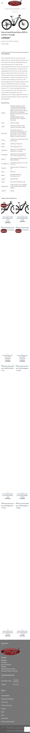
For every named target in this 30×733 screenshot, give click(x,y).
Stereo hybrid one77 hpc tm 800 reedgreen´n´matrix (22, 495)
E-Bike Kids (4, 718)
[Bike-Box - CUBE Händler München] (15, 3)
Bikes (7, 727)
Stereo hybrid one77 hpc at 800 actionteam (8, 357)
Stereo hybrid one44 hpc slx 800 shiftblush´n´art (7, 495)
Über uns (12, 727)
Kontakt (18, 727)
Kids (2, 715)
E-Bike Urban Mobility (7, 721)
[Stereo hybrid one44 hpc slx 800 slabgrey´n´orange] (22, 565)
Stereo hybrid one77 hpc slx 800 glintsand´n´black (7, 633)
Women (3, 708)
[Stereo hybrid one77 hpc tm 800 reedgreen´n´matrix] (22, 428)
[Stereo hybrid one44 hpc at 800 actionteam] (22, 290)
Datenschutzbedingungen (15, 728)
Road (2, 712)
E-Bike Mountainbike (12, 9)
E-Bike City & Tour (6, 705)
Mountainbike (5, 695)
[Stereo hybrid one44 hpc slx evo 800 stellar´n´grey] (22, 207)
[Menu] (2, 3)
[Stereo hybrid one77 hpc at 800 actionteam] (7, 290)
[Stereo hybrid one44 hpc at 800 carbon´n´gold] (7, 207)
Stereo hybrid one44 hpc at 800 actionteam (22, 357)
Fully (23, 9)
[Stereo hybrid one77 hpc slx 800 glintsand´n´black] (7, 565)
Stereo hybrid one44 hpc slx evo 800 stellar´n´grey (22, 218)
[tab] (15, 54)
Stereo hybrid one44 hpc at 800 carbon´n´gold (8, 218)
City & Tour (4, 702)
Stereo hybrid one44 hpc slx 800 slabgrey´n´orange (22, 633)
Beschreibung (5, 54)
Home (3, 727)
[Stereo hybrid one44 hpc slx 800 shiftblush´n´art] (7, 428)
